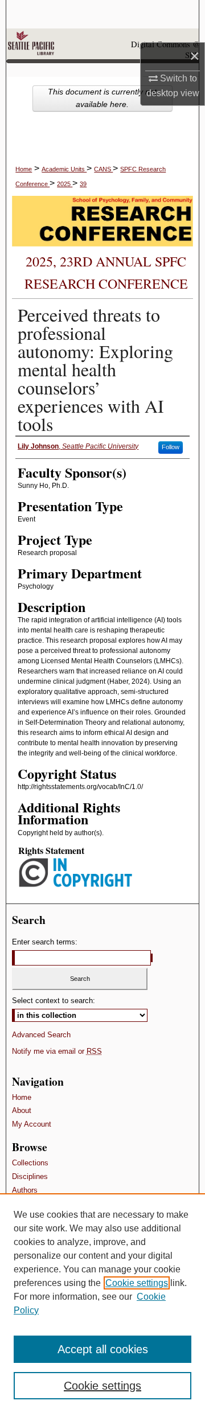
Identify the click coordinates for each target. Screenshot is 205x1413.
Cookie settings (136, 1283)
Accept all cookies (103, 1349)
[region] (102, 1303)
